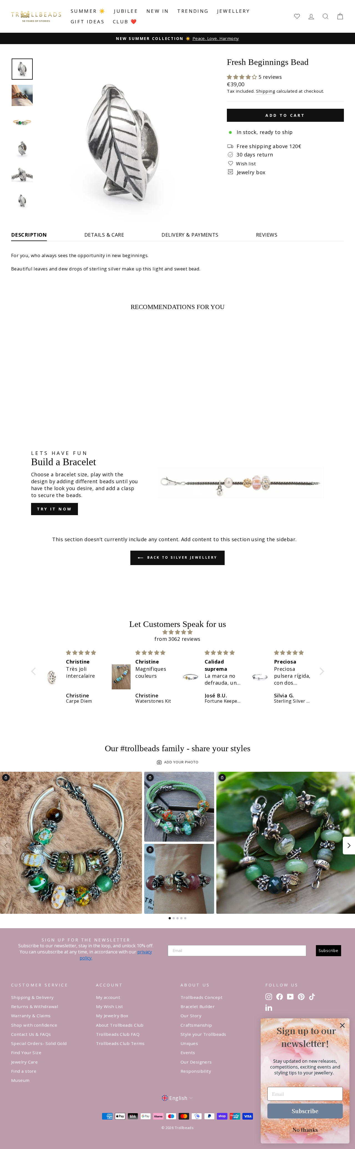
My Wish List (109, 1006)
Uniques (189, 1043)
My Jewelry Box (112, 1015)
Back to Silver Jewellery (181, 557)
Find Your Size (26, 1052)
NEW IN (157, 11)
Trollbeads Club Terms (120, 1043)
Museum (20, 1080)
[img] (177, 632)
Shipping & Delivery (32, 997)
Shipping (265, 91)
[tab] (170, 918)
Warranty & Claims (31, 1015)
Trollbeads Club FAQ (118, 1034)
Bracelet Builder (198, 1006)
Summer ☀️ (88, 11)
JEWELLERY (233, 11)
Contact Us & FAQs (31, 1034)
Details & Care (104, 234)
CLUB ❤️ (125, 21)
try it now (54, 509)
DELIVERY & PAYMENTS (190, 234)
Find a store (23, 1071)
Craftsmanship (196, 1025)
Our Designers (196, 1062)
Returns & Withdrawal (34, 1006)
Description (29, 234)
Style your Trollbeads (203, 1034)
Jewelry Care (24, 1062)
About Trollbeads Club (120, 1025)
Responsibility (196, 1071)
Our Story (191, 1015)
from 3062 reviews (177, 639)
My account (108, 997)
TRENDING (193, 11)
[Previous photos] (6, 845)
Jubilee (126, 11)
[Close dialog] (342, 1025)
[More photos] (349, 845)
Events (188, 1052)
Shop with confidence (34, 1025)
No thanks (305, 1129)
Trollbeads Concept (201, 997)
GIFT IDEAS (88, 21)
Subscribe (328, 950)
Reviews (266, 234)
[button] (242, 77)
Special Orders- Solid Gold (39, 1043)
